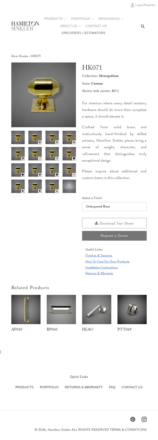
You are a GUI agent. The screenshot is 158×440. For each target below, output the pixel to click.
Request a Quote (114, 235)
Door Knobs (19, 56)
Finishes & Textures (98, 255)
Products (24, 387)
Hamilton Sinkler (59, 429)
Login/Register (145, 6)
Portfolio (49, 387)
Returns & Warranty (99, 273)
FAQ (112, 387)
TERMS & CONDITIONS (128, 429)
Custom (97, 84)
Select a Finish (92, 197)
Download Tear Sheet (116, 223)
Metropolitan (109, 76)
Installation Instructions (101, 267)
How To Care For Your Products (107, 261)
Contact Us (132, 387)
